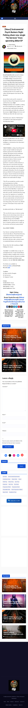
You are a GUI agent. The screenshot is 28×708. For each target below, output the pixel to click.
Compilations (15, 704)
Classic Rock (14, 479)
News (4, 26)
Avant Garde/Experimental (13, 476)
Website (4, 430)
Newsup (21, 696)
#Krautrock (19, 46)
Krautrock (5, 484)
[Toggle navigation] (15, 18)
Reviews (12, 701)
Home (5, 701)
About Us (20, 704)
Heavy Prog (10, 481)
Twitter (9, 302)
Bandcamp (10, 294)
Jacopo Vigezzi (12, 44)
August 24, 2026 (8, 590)
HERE (10, 265)
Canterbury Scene (6, 479)
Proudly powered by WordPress (10, 696)
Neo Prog (11, 484)
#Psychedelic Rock (11, 48)
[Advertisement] (14, 521)
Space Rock (5, 492)
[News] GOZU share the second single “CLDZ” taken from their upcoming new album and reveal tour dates (19, 313)
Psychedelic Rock (6, 489)
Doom (20, 479)
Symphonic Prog (12, 492)
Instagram (17, 294)
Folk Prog (5, 481)
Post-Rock (16, 484)
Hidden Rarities (9, 704)
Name (4, 414)
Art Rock (5, 476)
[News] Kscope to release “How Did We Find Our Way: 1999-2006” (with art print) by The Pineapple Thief (9, 313)
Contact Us (22, 701)
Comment (5, 386)
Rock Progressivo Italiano (17, 489)
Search (4, 461)
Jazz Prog (17, 481)
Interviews (17, 701)
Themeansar (13, 698)
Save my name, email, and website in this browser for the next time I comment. (12, 442)
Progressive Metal (7, 486)
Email (4, 422)
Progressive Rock (15, 486)
